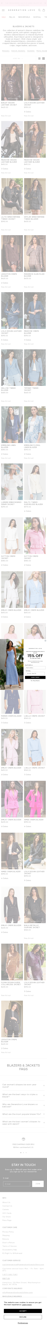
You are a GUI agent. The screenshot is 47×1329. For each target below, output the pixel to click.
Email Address (29, 665)
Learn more (27, 1304)
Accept (23, 1311)
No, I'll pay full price (35, 680)
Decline (22, 1317)
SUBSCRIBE (35, 677)
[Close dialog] (45, 641)
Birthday (28, 671)
